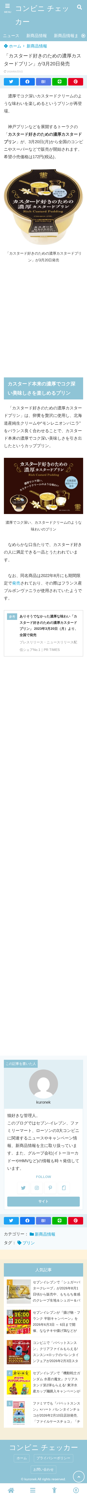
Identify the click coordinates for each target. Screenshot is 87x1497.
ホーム (14, 46)
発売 (16, 583)
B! (43, 81)
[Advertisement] (43, 317)
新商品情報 (36, 35)
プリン (28, 1243)
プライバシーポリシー (53, 1458)
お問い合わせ (43, 1469)
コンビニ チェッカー (42, 15)
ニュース (11, 35)
